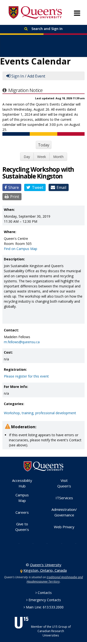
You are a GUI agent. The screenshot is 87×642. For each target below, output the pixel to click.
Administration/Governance (64, 512)
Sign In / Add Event (28, 76)
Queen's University (35, 12)
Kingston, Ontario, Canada (45, 570)
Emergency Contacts (45, 600)
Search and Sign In (46, 28)
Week (41, 156)
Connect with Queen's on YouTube (57, 543)
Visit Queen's (64, 483)
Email (61, 187)
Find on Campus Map (20, 248)
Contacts (45, 592)
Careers (22, 512)
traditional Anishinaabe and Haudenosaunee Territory (55, 579)
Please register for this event (26, 376)
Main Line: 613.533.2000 (45, 607)
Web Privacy (64, 526)
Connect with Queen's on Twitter (15, 543)
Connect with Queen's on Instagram (43, 543)
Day (27, 156)
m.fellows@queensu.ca (22, 342)
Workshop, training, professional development (40, 413)
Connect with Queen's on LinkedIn (72, 543)
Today (43, 145)
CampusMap (22, 497)
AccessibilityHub (22, 483)
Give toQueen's (22, 526)
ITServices (64, 497)
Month (58, 156)
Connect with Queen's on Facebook (29, 543)
